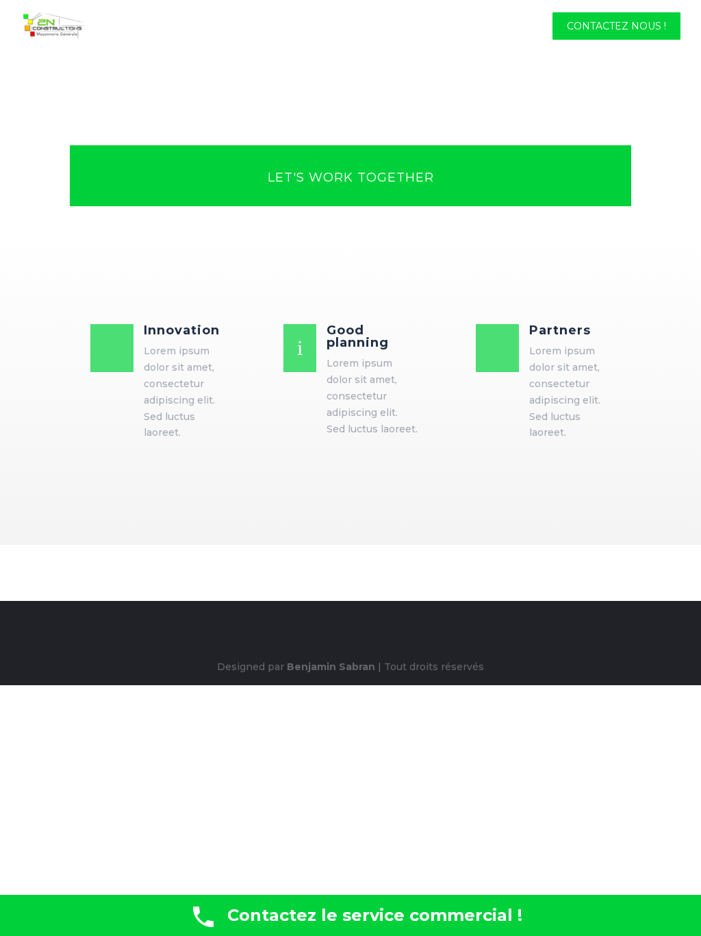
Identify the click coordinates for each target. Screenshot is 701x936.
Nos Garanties (279, 26)
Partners (560, 330)
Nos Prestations (170, 26)
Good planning (358, 336)
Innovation (182, 330)
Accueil (82, 26)
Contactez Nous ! (616, 26)
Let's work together (351, 177)
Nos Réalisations (484, 26)
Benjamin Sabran (331, 667)
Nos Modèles (377, 26)
